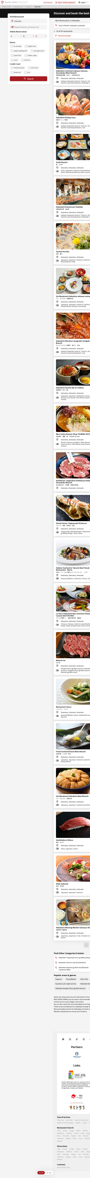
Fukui (58, 1136)
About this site (48, 2)
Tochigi (71, 1130)
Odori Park (84, 979)
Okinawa (59, 1141)
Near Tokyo (69, 1120)
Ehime (75, 1138)
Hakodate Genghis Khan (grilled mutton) (70, 988)
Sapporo (58, 979)
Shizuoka (86, 1136)
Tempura (83, 1011)
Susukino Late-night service (65, 984)
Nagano (73, 1136)
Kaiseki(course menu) (68, 1011)
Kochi (80, 1138)
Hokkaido (29, 6)
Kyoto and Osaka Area (81, 1120)
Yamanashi (65, 1136)
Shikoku (78, 1123)
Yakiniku (57, 1011)
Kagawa (68, 1138)
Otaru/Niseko (71, 979)
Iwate (82, 1133)
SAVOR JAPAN (6, 6)
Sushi (86, 1009)
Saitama (85, 1130)
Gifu (79, 1136)
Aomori (76, 1133)
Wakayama (60, 1133)
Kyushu (85, 1123)
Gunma (78, 1130)
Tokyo (59, 1130)
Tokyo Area (60, 1120)
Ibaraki (65, 1130)
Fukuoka (87, 1138)
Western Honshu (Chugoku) (65, 1123)
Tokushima (60, 1138)
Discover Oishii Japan (63, 1167)
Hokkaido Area (18, 6)
